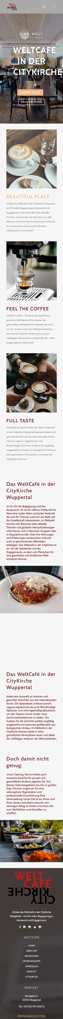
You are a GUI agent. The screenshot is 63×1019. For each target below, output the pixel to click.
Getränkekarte (31, 961)
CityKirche (31, 976)
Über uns (31, 950)
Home (31, 945)
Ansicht (31, 971)
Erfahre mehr (31, 101)
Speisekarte (32, 956)
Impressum (31, 966)
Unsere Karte (30, 92)
